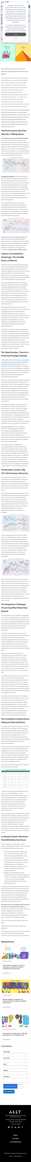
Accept (15, 34)
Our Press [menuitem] (15, 1138)
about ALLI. (4, 928)
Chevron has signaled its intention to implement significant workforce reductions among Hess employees (15, 362)
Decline (15, 38)
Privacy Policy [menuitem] (18, 1156)
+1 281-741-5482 (15, 1124)
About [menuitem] (15, 1135)
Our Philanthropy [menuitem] (15, 1142)
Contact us (15, 926)
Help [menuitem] (10, 1156)
